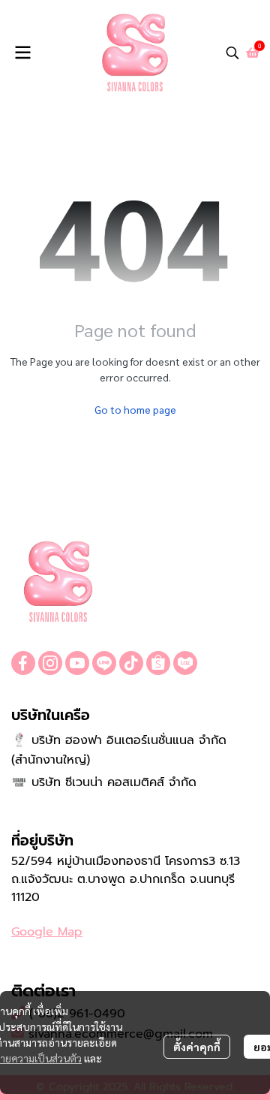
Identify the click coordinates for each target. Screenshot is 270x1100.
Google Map (46, 932)
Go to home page (135, 409)
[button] (232, 52)
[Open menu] (23, 53)
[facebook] (23, 663)
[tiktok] (131, 663)
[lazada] (185, 663)
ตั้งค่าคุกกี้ (196, 1046)
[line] (104, 663)
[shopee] (158, 663)
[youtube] (77, 663)
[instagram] (50, 663)
